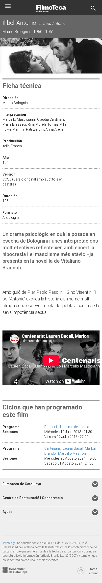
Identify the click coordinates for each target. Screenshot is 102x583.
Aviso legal (9, 543)
